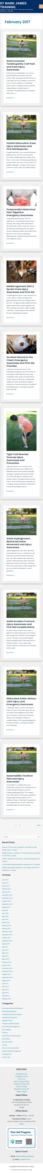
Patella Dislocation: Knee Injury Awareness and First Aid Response (21, 146)
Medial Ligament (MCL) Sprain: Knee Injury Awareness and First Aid (20, 289)
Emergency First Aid (21, 1076)
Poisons (4, 1045)
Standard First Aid (21, 1074)
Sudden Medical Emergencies (11, 1051)
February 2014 (6, 999)
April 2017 (5, 883)
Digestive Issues (7, 1020)
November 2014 (7, 971)
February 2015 (6, 962)
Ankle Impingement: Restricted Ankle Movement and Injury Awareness (19, 543)
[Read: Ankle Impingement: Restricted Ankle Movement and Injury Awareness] (21, 521)
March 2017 (6, 886)
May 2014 (5, 990)
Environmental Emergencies (11, 1027)
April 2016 (5, 919)
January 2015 (6, 965)
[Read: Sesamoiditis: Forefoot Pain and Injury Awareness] (21, 759)
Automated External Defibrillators (12, 1008)
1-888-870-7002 (25, 1159)
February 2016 (6, 925)
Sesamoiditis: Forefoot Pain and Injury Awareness (19, 778)
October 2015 (6, 938)
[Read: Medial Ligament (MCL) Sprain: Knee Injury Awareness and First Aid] (21, 271)
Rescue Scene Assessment (10, 1048)
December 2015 (7, 932)
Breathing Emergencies (9, 1011)
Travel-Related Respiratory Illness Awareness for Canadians (21, 864)
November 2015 (7, 935)
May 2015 (5, 953)
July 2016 (5, 910)
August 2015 (6, 944)
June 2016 (5, 913)
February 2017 (6, 889)
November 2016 (7, 898)
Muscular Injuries (7, 1042)
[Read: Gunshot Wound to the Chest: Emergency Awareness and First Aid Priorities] (21, 344)
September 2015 (7, 941)
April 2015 (5, 956)
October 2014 (6, 974)
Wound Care (6, 1057)
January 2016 (6, 928)
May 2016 (5, 916)
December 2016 (7, 895)
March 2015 (6, 959)
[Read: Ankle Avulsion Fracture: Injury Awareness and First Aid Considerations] (21, 605)
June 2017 (5, 880)
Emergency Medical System (10, 1023)
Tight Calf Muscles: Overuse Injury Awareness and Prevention (17, 459)
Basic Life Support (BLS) (21, 1081)
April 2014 (5, 993)
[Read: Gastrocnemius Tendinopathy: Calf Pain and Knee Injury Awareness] (21, 46)
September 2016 (7, 904)
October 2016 (6, 901)
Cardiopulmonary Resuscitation (12, 1014)
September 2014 (7, 977)
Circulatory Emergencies (9, 1017)
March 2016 (6, 922)
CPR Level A (21, 1079)
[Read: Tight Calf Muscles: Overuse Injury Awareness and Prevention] (21, 431)
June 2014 (5, 986)
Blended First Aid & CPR (21, 1089)
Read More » (10, 97)
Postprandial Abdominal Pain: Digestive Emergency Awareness (20, 212)
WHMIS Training (21, 1091)
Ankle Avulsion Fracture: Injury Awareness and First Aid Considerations (20, 624)
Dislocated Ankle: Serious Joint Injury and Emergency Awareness (21, 701)
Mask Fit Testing (21, 1086)
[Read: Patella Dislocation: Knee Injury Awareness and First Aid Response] (21, 127)
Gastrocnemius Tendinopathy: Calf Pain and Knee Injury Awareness (20, 65)
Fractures (5, 1033)
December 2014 (7, 968)
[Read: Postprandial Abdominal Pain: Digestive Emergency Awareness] (21, 197)
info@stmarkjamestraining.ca (25, 1156)
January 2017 (6, 892)
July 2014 (5, 983)
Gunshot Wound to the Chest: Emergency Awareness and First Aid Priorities (20, 362)
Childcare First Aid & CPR (21, 1084)
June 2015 (5, 950)
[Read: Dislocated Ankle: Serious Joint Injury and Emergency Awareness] (21, 682)
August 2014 (6, 980)
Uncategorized (6, 1054)
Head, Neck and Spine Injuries (11, 1036)
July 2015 (5, 947)
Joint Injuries (6, 1039)
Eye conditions (6, 1030)
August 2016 (6, 907)
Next (39, 825)
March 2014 (6, 996)
